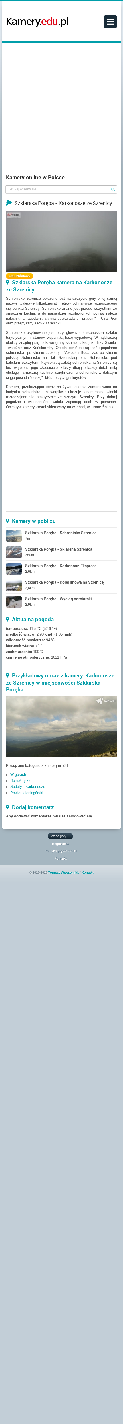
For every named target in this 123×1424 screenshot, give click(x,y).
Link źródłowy (19, 276)
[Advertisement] (61, 110)
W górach (18, 774)
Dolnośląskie (20, 780)
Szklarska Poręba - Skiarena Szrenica (58, 549)
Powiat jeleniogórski (26, 793)
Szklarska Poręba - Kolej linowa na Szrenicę (64, 582)
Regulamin (60, 843)
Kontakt (60, 858)
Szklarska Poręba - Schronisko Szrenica (61, 532)
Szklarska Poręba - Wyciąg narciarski (58, 598)
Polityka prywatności (60, 850)
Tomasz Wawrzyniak (63, 872)
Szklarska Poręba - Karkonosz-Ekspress (60, 565)
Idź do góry (58, 836)
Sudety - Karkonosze (27, 786)
